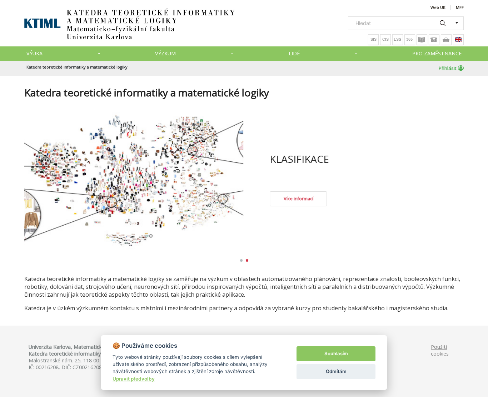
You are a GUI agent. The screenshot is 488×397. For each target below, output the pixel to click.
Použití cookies (440, 350)
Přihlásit (447, 68)
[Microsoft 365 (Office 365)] (409, 39)
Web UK (437, 7)
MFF (460, 7)
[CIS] (385, 39)
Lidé (294, 53)
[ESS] (397, 39)
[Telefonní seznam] (434, 39)
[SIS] (373, 39)
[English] (458, 39)
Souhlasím (336, 353)
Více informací (369, 199)
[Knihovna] (422, 39)
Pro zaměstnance (437, 53)
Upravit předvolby (134, 379)
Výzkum (165, 53)
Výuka (34, 53)
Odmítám (336, 371)
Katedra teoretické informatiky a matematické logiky (77, 67)
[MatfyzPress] (446, 39)
